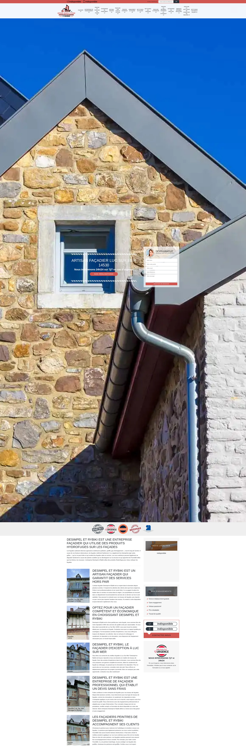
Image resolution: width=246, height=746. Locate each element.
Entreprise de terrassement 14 (89, 11)
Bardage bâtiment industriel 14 (179, 10)
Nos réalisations (103, 274)
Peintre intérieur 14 (124, 11)
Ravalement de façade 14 (132, 11)
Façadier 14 (80, 11)
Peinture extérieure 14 (156, 11)
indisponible (75, 1)
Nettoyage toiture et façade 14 (194, 11)
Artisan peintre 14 (111, 11)
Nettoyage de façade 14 (140, 11)
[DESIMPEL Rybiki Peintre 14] (66, 10)
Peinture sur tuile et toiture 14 (117, 11)
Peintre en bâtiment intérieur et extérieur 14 (163, 10)
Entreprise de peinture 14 (171, 10)
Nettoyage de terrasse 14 (148, 10)
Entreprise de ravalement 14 (104, 10)
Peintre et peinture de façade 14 (97, 11)
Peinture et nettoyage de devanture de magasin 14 (186, 10)
